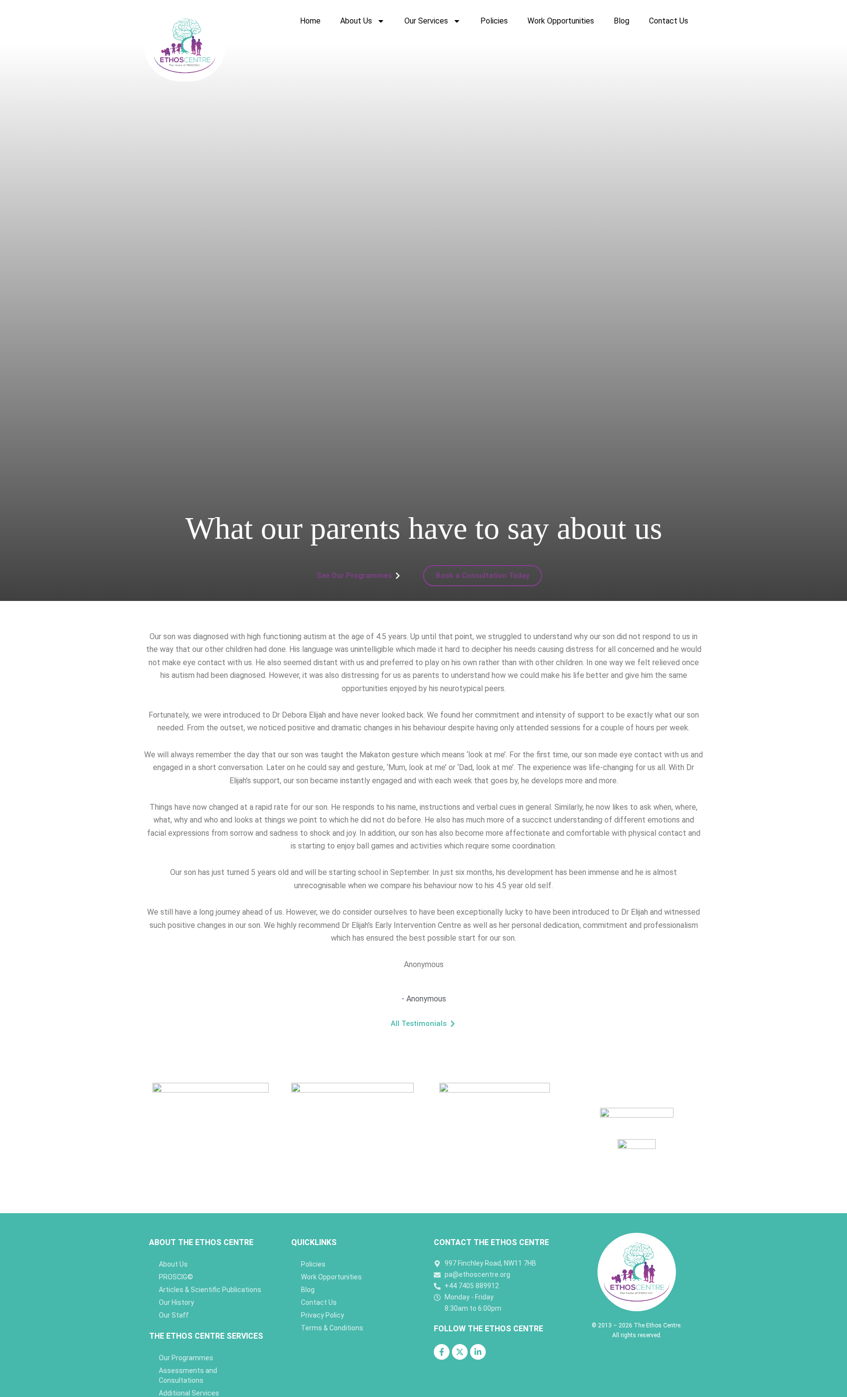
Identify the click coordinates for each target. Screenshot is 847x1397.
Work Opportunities (560, 20)
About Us (356, 20)
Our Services (426, 20)
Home (310, 20)
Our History (176, 1302)
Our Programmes (186, 1358)
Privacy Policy (322, 1315)
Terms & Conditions (332, 1328)
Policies (494, 20)
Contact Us (668, 20)
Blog (621, 20)
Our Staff (174, 1315)
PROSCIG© (176, 1277)
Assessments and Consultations (188, 1375)
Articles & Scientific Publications (210, 1290)
